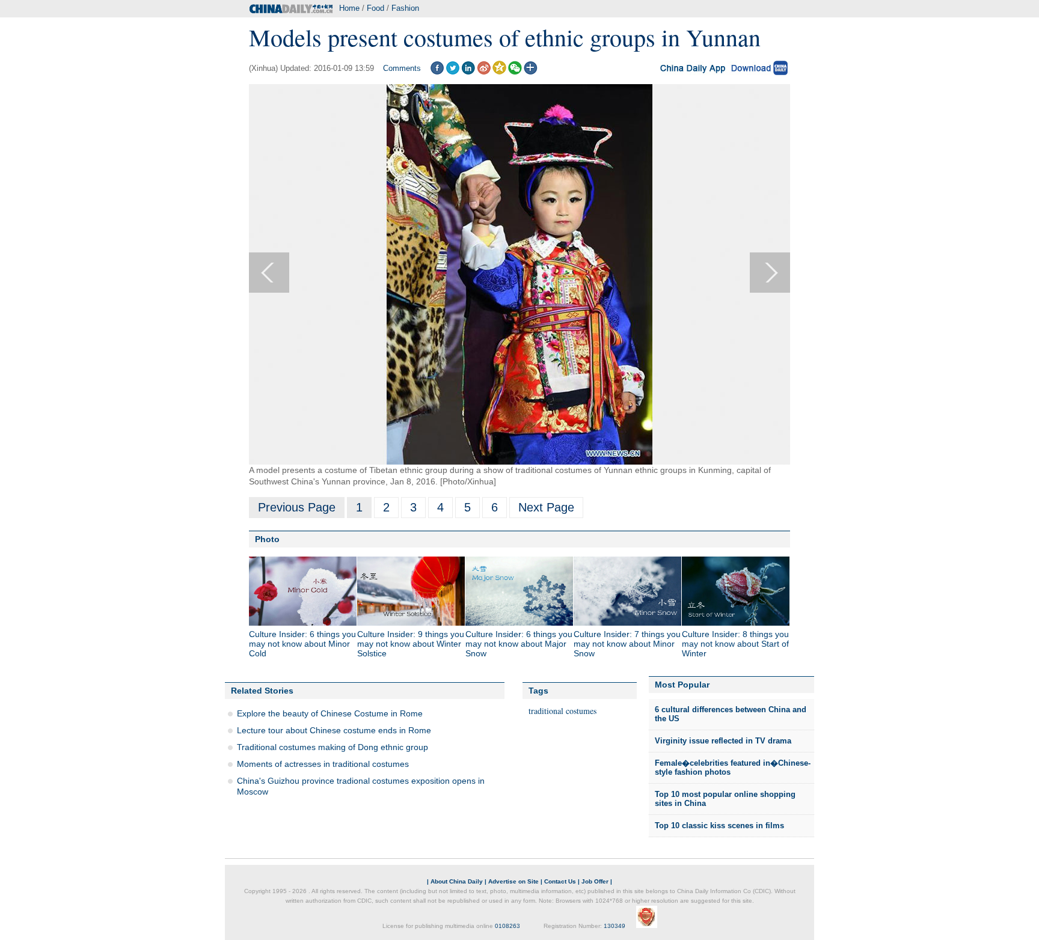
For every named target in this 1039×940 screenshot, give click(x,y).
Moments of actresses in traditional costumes (323, 764)
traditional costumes (562, 710)
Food (375, 8)
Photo (267, 539)
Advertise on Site (513, 881)
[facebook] (437, 71)
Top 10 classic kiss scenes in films (719, 825)
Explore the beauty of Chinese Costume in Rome (330, 713)
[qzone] (499, 71)
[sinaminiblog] (484, 71)
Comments (402, 68)
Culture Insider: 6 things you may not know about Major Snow (518, 643)
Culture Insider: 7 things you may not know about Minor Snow (627, 643)
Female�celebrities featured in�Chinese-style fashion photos (733, 767)
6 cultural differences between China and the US (730, 714)
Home (349, 8)
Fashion (405, 8)
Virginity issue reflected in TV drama (723, 740)
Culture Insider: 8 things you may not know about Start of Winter (735, 643)
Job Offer (594, 881)
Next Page (546, 507)
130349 (614, 926)
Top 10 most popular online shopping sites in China (725, 799)
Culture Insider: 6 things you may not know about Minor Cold (302, 643)
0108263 (507, 926)
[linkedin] (468, 71)
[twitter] (452, 71)
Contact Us (560, 881)
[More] (531, 71)
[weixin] (515, 71)
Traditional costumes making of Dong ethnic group (332, 747)
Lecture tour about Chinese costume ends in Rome (334, 730)
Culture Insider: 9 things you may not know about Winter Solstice (410, 643)
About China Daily (457, 881)
